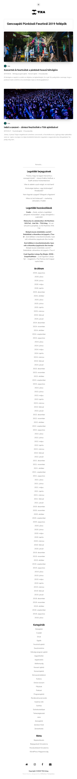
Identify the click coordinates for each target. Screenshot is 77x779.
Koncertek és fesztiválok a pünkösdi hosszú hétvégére (31, 69)
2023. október (39, 376)
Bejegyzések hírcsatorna (39, 744)
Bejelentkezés (39, 740)
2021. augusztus (39, 476)
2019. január (39, 595)
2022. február (39, 453)
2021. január (39, 503)
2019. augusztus (39, 568)
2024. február (39, 361)
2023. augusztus (39, 384)
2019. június (39, 575)
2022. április (39, 445)
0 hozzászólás (43, 74)
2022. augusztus (39, 430)
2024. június (39, 346)
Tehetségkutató (39, 713)
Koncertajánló (39, 671)
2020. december (39, 506)
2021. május (39, 487)
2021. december (39, 461)
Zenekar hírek (39, 725)
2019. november (39, 556)
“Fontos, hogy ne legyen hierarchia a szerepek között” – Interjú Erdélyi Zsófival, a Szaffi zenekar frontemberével (39, 178)
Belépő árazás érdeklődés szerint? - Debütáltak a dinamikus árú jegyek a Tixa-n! (39, 234)
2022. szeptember (39, 426)
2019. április (39, 583)
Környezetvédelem (39, 675)
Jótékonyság (39, 663)
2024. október (39, 330)
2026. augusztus (39, 273)
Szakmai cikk (39, 702)
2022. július (39, 434)
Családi (39, 633)
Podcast (39, 690)
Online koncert (39, 683)
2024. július (39, 342)
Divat (39, 637)
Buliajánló (39, 629)
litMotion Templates (47, 774)
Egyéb (39, 640)
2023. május (39, 395)
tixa (9, 66)
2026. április (39, 288)
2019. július (39, 572)
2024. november (39, 326)
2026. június (39, 280)
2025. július (39, 300)
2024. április (39, 353)
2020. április (39, 537)
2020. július (39, 526)
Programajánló (39, 694)
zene (39, 717)
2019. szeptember (39, 564)
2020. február (39, 545)
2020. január (39, 549)
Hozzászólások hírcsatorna (38, 748)
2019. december (39, 552)
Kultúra (39, 679)
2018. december (39, 598)
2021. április (39, 491)
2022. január (39, 457)
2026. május (39, 284)
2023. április (39, 399)
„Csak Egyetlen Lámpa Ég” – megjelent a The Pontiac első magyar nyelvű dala (39, 259)
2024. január (39, 365)
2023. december (39, 369)
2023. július (39, 388)
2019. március (39, 587)
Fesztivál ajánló (17, 131)
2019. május (39, 579)
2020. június (39, 529)
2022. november (39, 418)
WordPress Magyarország (39, 752)
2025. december (39, 292)
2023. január (39, 411)
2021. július (39, 480)
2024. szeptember (39, 334)
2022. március (39, 449)
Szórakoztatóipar (39, 709)
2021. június (39, 484)
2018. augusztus (39, 614)
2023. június (39, 392)
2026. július (39, 277)
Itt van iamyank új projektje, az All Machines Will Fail (39, 225)
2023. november (39, 372)
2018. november (39, 602)
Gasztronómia (39, 648)
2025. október (39, 296)
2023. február (39, 407)
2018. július (39, 618)
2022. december (39, 415)
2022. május (39, 441)
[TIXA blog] (38, 18)
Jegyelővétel (39, 656)
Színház (39, 706)
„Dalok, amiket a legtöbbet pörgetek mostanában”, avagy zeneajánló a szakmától (39, 214)
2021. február (39, 499)
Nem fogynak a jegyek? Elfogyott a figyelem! (39, 194)
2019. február (39, 591)
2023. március (39, 403)
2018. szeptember (39, 610)
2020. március (39, 541)
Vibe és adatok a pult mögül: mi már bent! (39, 184)
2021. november (39, 464)
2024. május (39, 349)
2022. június (39, 438)
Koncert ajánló (32, 74)
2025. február (39, 315)
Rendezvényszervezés (39, 698)
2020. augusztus (39, 522)
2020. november (39, 510)
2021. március (39, 495)
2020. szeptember (39, 518)
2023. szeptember (39, 380)
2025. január (39, 319)
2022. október (39, 422)
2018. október (39, 606)
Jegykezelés (39, 660)
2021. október (39, 468)
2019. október (39, 560)
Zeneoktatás (38, 729)
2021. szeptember (39, 472)
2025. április (39, 307)
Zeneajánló (39, 721)
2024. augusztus (39, 338)
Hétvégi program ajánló (20, 74)
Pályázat (39, 686)
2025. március (39, 311)
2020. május (39, 533)
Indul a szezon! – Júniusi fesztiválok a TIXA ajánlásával (31, 127)
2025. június (39, 303)
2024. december (39, 323)
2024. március (39, 357)
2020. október (39, 514)
